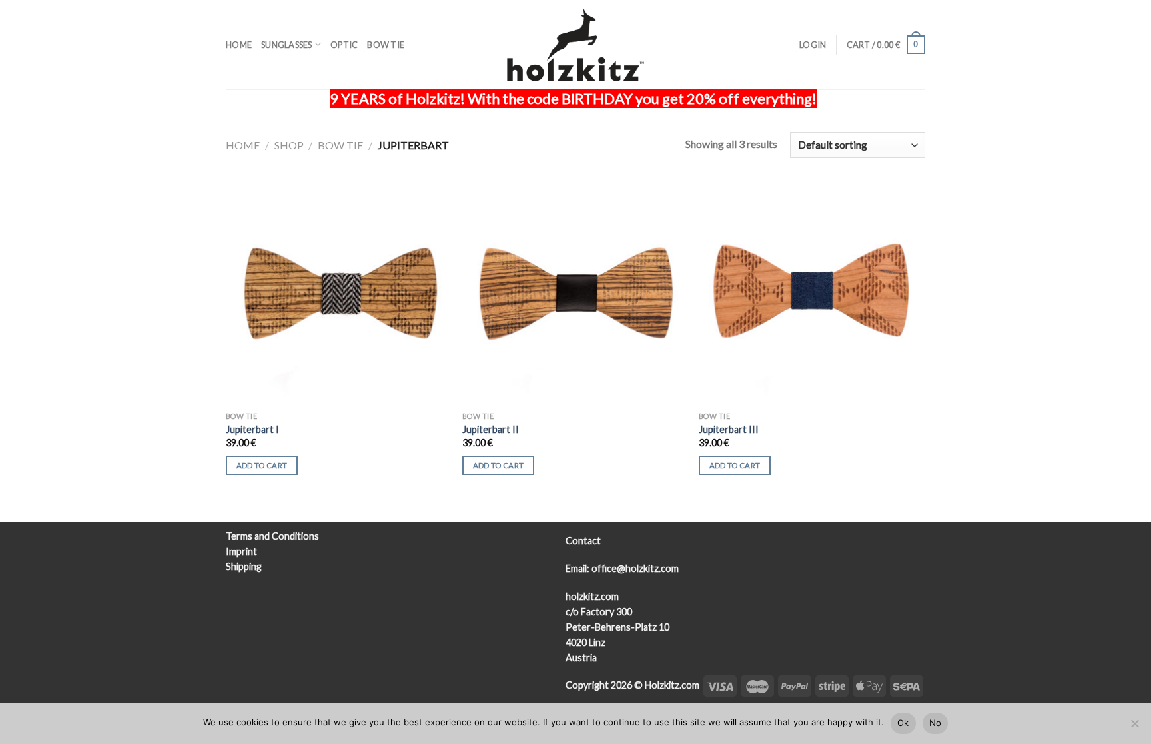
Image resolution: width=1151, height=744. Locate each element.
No (935, 722)
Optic (344, 44)
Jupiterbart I (252, 429)
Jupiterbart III (729, 429)
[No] (1134, 727)
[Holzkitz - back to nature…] (575, 44)
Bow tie (385, 44)
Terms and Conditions (272, 536)
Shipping (244, 566)
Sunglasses (286, 44)
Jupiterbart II (490, 429)
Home (239, 44)
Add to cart (262, 465)
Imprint (241, 551)
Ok (903, 722)
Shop (289, 145)
